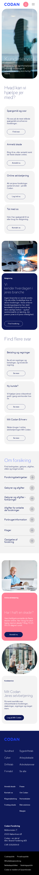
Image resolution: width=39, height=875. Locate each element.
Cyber (7, 758)
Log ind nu (16, 196)
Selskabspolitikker (11, 865)
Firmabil (8, 771)
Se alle (23, 771)
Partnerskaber (25, 799)
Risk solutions (25, 805)
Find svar (16, 132)
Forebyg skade (10, 805)
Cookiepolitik (9, 857)
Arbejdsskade (26, 758)
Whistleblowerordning (12, 861)
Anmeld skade (9, 786)
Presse (22, 786)
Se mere (16, 373)
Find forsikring (13, 324)
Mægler (23, 811)
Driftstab (8, 764)
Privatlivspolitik (22, 857)
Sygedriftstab (26, 751)
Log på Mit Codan (14, 718)
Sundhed (9, 751)
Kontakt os (16, 228)
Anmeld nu (16, 163)
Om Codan (24, 793)
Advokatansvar (27, 764)
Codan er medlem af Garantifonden (17, 870)
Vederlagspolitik (26, 865)
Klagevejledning (10, 799)
